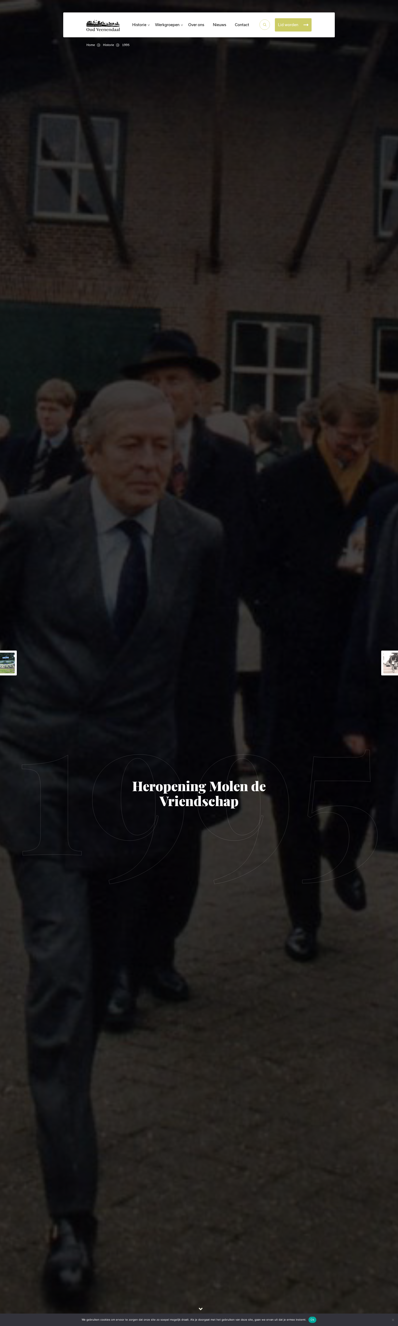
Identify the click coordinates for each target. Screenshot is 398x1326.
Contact (242, 25)
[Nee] (393, 1320)
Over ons (196, 25)
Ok (312, 1319)
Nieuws (219, 25)
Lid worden (288, 25)
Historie (139, 25)
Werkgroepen (167, 25)
